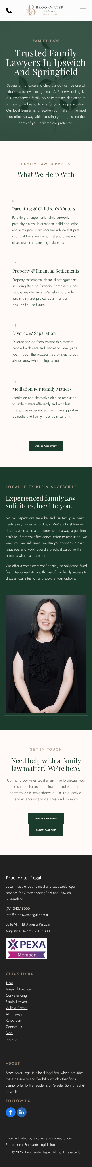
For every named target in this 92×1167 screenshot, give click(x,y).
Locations (13, 1039)
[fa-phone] (9, 13)
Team (9, 982)
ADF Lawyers (15, 1014)
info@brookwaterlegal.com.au (28, 914)
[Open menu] (83, 10)
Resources (13, 1020)
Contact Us (14, 1026)
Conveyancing (16, 995)
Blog (9, 1033)
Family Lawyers (16, 1001)
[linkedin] (22, 1112)
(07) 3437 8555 (18, 908)
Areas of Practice (18, 989)
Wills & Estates (16, 1007)
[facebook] (11, 1112)
